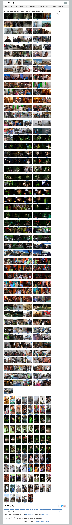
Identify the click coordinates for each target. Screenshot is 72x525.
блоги (27, 509)
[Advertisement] (61, 35)
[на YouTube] (64, 506)
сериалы (22, 509)
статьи (27, 6)
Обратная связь (36, 521)
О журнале (60, 6)
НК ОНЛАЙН (45, 6)
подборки (36, 509)
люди (31, 509)
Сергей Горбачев (44, 514)
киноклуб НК (39, 6)
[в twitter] (62, 506)
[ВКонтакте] (60, 506)
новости (7, 6)
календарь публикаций (45, 509)
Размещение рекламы (45, 521)
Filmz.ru (60, 511)
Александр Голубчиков (30, 514)
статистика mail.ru (57, 509)
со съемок (56, 16)
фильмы (17, 509)
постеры (56, 13)
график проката (53, 6)
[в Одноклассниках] (67, 506)
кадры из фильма (58, 14)
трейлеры (32, 6)
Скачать (8, 19)
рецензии (12, 6)
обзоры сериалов (20, 6)
